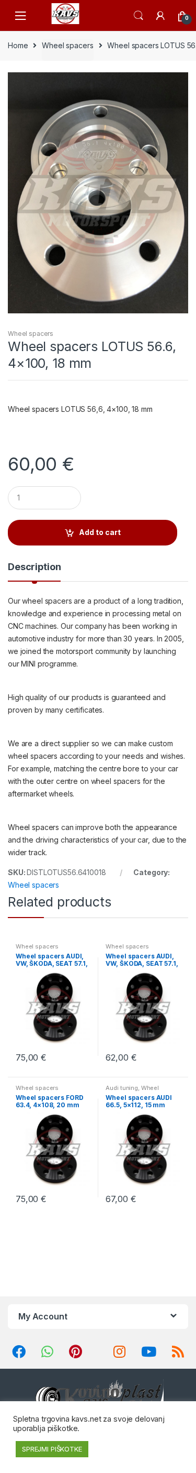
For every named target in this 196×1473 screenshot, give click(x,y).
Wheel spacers (67, 45)
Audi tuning (121, 1088)
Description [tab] (34, 567)
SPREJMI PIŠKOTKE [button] (52, 1449)
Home (18, 45)
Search (138, 15)
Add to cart (100, 532)
